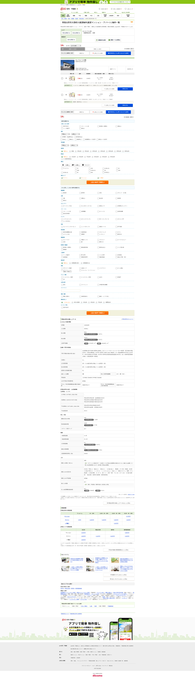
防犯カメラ (102, 205)
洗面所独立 (84, 232)
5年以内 (87, 151)
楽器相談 (65, 257)
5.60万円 (112, 536)
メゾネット (102, 234)
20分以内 (112, 156)
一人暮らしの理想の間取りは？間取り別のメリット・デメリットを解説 (76, 568)
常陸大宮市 (67, 588)
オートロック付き (67, 205)
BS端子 (119, 277)
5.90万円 (116, 520)
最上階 (101, 198)
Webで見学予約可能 (118, 592)
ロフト (119, 232)
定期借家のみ (86, 263)
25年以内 (118, 151)
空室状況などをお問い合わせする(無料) (119, 53)
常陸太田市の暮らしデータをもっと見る (119, 503)
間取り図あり (108, 592)
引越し (75, 660)
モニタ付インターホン (86, 205)
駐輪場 (64, 249)
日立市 (62, 588)
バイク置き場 (121, 247)
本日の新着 (77, 302)
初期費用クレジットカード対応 (68, 592)
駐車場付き (87, 594)
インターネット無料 (68, 277)
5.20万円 (116, 523)
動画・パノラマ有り (104, 296)
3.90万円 (83, 539)
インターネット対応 (86, 277)
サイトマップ (105, 665)
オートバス (102, 211)
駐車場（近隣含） (103, 126)
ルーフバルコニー (122, 239)
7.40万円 (128, 520)
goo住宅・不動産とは (75, 645)
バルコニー (102, 239)
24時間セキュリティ (122, 205)
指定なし (66, 151)
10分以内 (96, 156)
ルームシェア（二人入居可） (120, 594)
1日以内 (85, 302)
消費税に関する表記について (90, 648)
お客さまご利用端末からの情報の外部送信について (91, 645)
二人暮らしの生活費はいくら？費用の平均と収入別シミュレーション (101, 568)
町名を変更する (76, 33)
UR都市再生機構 (103, 284)
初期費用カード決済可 (90, 139)
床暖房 (83, 234)
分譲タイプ (84, 268)
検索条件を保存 (102, 40)
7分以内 (89, 156)
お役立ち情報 (62, 660)
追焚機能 (83, 211)
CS (64, 279)
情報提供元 (118, 645)
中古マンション (81, 654)
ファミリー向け (100, 592)
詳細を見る (125, 88)
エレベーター (66, 239)
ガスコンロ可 (121, 219)
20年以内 (110, 151)
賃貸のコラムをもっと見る (119, 574)
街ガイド (104, 660)
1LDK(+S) (107, 168)
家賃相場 (103, 651)
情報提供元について (65, 613)
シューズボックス (85, 226)
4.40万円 (92, 520)
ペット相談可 (66, 128)
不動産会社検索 (92, 660)
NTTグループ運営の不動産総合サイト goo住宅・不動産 (73, 4)
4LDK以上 (107, 172)
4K (77, 172)
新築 (73, 151)
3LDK (103, 596)
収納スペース (102, 226)
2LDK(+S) (93, 170)
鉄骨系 (83, 192)
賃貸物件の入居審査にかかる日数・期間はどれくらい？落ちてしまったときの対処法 (101, 560)
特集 (72, 660)
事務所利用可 (84, 257)
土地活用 (78, 657)
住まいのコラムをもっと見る (119, 579)
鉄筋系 (64, 192)
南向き (83, 128)
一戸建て (101, 177)
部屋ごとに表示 (97, 49)
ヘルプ (93, 665)
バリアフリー (102, 268)
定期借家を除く (76, 263)
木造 (100, 192)
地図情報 (126, 660)
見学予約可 (66, 126)
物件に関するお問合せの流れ (109, 645)
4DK (92, 172)
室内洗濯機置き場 (67, 232)
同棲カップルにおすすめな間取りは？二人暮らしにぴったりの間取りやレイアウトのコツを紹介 (126, 568)
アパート (65, 177)
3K (105, 170)
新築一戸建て (88, 654)
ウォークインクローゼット (69, 226)
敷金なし (72, 139)
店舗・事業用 (76, 651)
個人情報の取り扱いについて (77, 648)
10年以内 (94, 151)
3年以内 (79, 151)
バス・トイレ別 (85, 126)
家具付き (120, 234)
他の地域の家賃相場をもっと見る (119, 550)
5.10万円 (98, 536)
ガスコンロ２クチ (71, 596)
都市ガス (101, 241)
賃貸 (96, 606)
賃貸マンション (93, 651)
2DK (78, 170)
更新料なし (79, 139)
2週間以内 (108, 302)
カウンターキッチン (86, 219)
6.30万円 (127, 536)
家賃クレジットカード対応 (83, 592)
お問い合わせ (98, 665)
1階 (64, 198)
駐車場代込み (79, 136)
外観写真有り (84, 296)
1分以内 (74, 156)
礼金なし (64, 139)
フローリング (102, 232)
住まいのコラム (110, 660)
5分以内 (81, 156)
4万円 (79, 520)
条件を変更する (71, 39)
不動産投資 (110, 606)
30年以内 (127, 151)
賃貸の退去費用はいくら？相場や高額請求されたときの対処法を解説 (126, 560)
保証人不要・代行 (122, 257)
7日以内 (100, 302)
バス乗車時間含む (67, 158)
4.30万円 (83, 532)
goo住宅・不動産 (63, 645)
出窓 (64, 241)
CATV (100, 277)
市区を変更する (66, 33)
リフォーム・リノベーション (88, 270)
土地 (91, 606)
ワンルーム (66, 168)
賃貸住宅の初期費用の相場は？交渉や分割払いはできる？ (76, 560)
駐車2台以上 (102, 247)
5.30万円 (104, 520)
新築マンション (74, 654)
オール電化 (120, 268)
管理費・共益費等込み (67, 136)
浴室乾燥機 (120, 211)
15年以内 (102, 151)
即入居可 (83, 255)
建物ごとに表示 (72, 49)
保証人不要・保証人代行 (109, 598)
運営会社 (111, 665)
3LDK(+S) (65, 172)
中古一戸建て (84, 606)
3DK (119, 170)
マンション (84, 177)
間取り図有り (66, 296)
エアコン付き (66, 234)
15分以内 (104, 156)
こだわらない (67, 302)
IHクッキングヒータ (104, 219)
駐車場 (99, 651)
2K (119, 168)
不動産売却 (73, 657)
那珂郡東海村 (78, 588)
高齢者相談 (102, 257)
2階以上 (119, 126)
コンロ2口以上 (66, 221)
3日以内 (92, 302)
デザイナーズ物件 (67, 268)
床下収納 (120, 226)
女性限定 (120, 255)
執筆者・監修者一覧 (119, 660)
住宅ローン (109, 654)
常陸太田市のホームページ (127, 319)
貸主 (64, 284)
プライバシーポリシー (86, 665)
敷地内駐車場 (84, 247)
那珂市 (72, 588)
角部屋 (119, 198)
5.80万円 (127, 532)
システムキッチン (67, 219)
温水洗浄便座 (66, 213)
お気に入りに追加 (98, 53)
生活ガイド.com (131, 494)
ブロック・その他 (122, 192)
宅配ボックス (84, 239)
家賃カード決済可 (103, 139)
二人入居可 (102, 255)
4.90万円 (83, 536)
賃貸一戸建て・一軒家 (84, 651)
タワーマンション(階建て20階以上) (67, 271)
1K (77, 168)
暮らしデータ (98, 660)
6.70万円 (128, 516)
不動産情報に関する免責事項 (76, 613)
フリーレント (84, 284)
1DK (92, 168)
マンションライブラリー (82, 660)
